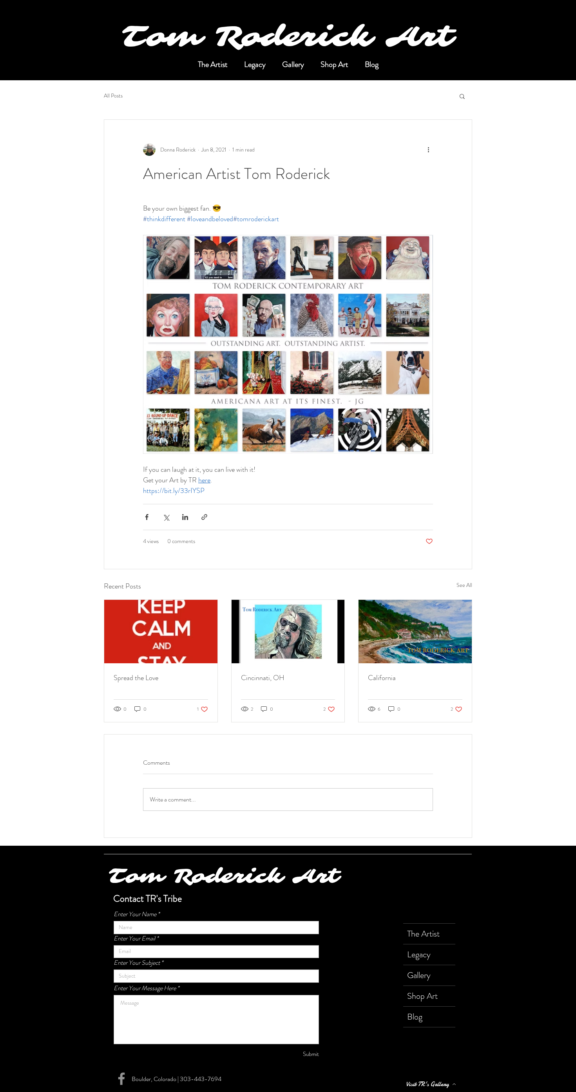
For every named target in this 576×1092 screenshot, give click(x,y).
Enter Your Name (135, 914)
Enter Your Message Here (145, 988)
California (382, 678)
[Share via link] (204, 517)
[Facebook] (121, 1078)
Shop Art (422, 996)
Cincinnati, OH (262, 678)
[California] (415, 631)
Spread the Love (136, 678)
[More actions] (428, 149)
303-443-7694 (200, 1078)
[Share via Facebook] (146, 517)
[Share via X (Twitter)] (166, 517)
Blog (414, 1017)
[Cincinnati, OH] (288, 631)
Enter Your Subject (137, 963)
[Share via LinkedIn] (185, 517)
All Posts (113, 95)
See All (464, 585)
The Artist (423, 934)
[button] (462, 96)
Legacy (419, 954)
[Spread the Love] (160, 631)
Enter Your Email (134, 938)
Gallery (419, 975)
